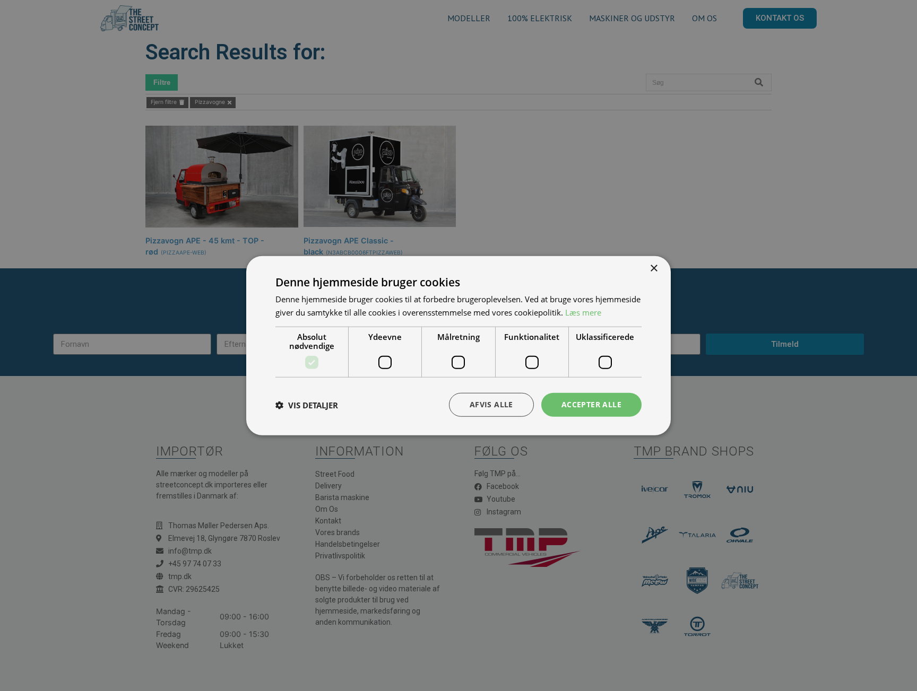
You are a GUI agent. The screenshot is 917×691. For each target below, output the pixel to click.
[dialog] (458, 345)
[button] (306, 404)
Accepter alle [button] (591, 404)
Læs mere (583, 312)
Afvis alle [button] (491, 404)
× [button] (654, 268)
